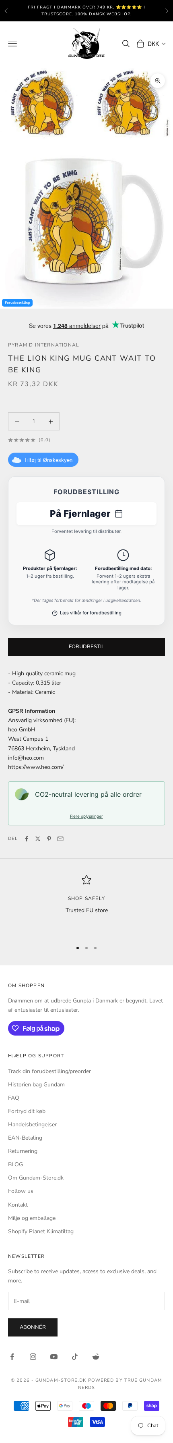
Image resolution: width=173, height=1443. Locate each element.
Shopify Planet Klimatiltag (41, 1231)
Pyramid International (43, 345)
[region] (86, 904)
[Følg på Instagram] (33, 1357)
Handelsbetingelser (32, 1124)
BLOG (15, 1164)
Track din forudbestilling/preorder (49, 1071)
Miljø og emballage (32, 1218)
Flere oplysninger (86, 816)
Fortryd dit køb (26, 1111)
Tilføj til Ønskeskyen (48, 460)
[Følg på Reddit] (96, 1357)
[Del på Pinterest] (49, 838)
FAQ (13, 1098)
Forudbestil (86, 646)
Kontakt (18, 1205)
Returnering (22, 1151)
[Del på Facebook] (26, 838)
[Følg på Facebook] (12, 1357)
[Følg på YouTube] (54, 1357)
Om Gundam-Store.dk (36, 1178)
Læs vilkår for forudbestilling (91, 613)
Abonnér (33, 1327)
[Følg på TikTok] (75, 1357)
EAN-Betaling (25, 1138)
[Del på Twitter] (38, 838)
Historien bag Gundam (36, 1084)
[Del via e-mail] (60, 838)
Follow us (20, 1191)
